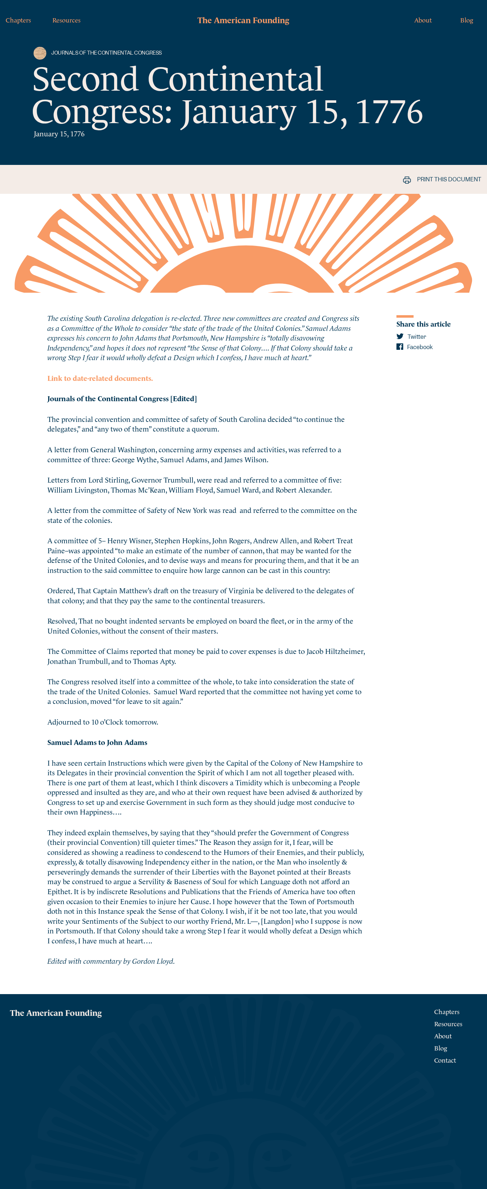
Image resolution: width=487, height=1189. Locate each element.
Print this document (448, 179)
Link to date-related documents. (100, 377)
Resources (66, 19)
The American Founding (243, 19)
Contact (445, 1059)
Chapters (18, 19)
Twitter (416, 337)
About (423, 19)
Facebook (419, 347)
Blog (466, 19)
